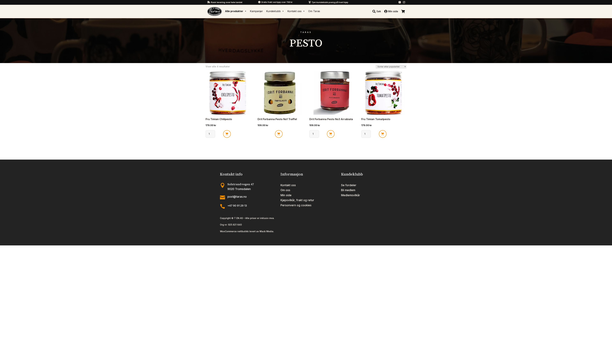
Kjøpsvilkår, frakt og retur (297, 200)
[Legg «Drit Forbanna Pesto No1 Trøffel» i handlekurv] (279, 134)
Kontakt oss (294, 11)
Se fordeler (348, 185)
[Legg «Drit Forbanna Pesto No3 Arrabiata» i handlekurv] (331, 134)
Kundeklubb (273, 11)
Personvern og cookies (295, 205)
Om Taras (314, 11)
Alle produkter (234, 11)
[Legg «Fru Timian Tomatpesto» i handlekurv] (382, 134)
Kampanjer (256, 11)
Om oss (285, 190)
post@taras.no (237, 196)
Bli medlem (348, 190)
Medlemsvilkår (350, 195)
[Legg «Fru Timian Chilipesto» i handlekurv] (227, 134)
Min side (285, 195)
